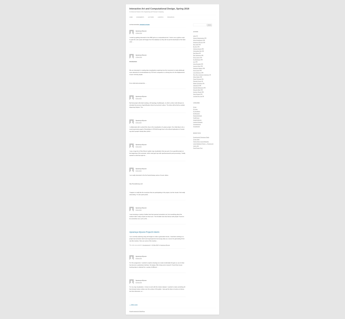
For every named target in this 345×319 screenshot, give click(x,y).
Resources (170, 17)
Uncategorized (146, 245)
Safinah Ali (196, 85)
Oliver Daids (196, 77)
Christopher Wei (197, 51)
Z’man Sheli (196, 139)
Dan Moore (196, 53)
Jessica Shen (196, 66)
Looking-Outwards (198, 122)
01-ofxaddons (196, 111)
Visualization (196, 126)
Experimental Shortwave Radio (201, 137)
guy (194, 62)
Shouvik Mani (196, 90)
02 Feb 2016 (139, 282)
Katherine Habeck (197, 68)
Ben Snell (195, 44)
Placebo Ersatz (197, 81)
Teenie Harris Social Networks (201, 141)
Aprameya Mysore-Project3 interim (144, 232)
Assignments (140, 17)
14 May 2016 (139, 33)
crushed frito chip (197, 96)
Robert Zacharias (197, 83)
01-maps (195, 109)
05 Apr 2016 (139, 98)
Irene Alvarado (197, 64)
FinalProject (196, 118)
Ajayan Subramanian (198, 38)
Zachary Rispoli (197, 92)
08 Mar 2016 (139, 258)
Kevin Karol (196, 70)
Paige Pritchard (197, 79)
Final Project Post (198, 148)
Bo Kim (195, 46)
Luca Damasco (197, 72)
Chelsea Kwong (197, 49)
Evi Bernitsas (196, 59)
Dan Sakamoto (197, 55)
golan (194, 36)
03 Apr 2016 (139, 122)
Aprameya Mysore (145, 24)
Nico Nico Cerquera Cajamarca (201, 75)
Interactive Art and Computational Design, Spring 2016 (159, 8)
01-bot (194, 107)
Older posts (133, 304)
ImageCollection (197, 120)
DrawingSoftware (197, 115)
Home (131, 17)
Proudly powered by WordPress (137, 311)
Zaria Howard (196, 94)
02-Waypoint (196, 113)
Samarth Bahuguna (198, 87)
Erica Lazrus (196, 57)
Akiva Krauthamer (198, 40)
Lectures (151, 17)
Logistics (160, 17)
